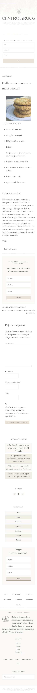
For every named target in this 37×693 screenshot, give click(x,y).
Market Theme (21, 689)
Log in (28, 690)
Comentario (10, 343)
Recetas (8, 76)
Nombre (9, 372)
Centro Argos (18, 16)
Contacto (18, 652)
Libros (18, 646)
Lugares (18, 531)
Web (7, 393)
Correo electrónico (13, 382)
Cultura (18, 526)
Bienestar (18, 517)
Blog (18, 649)
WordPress (20, 690)
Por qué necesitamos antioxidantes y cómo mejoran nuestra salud (18, 459)
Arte (18, 513)
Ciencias (18, 522)
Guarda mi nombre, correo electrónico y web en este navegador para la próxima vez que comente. (16, 411)
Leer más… (19, 632)
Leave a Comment (10, 249)
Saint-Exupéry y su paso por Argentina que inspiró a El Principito (18, 448)
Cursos (18, 643)
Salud (18, 540)
